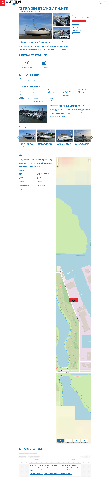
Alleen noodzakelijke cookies (51, 473)
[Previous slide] (89, 159)
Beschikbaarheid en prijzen (79, 21)
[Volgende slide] (91, 137)
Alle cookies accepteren (36, 473)
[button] (73, 300)
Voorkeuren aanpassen (66, 473)
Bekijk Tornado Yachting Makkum (57, 116)
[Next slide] (89, 161)
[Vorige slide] (18, 137)
